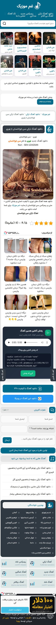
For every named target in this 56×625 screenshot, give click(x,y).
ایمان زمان (47, 532)
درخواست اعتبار (15, 610)
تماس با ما (20, 16)
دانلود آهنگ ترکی (45, 14)
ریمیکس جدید (26, 14)
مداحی (33, 16)
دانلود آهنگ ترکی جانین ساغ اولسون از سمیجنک (30, 486)
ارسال (7, 440)
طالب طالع (47, 517)
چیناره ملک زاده (45, 543)
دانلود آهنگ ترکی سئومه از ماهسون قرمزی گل (31, 479)
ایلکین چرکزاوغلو (10, 527)
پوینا (18, 621)
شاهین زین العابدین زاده (41, 553)
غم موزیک (29, 6)
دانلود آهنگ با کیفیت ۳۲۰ (25, 388)
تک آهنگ (11, 14)
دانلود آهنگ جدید (40, 141)
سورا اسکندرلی (45, 548)
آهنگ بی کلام (47, 16)
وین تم (6, 617)
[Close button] (53, 593)
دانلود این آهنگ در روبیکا (26, 398)
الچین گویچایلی (11, 522)
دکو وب (28, 617)
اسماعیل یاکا (46, 522)
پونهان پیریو (46, 537)
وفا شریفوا (30, 512)
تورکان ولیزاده (12, 537)
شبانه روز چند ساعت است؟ (41, 428)
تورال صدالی (29, 537)
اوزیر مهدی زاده (45, 527)
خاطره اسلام (12, 543)
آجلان (14, 512)
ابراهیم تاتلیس (11, 517)
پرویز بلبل (13, 532)
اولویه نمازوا (29, 527)
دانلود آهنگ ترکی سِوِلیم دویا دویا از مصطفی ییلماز (30, 494)
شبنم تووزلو (46, 512)
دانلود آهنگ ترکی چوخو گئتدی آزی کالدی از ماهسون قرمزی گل (30, 470)
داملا (32, 543)
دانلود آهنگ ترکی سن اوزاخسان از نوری (24, 129)
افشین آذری (29, 522)
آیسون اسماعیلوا (27, 517)
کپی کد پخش (28, 373)
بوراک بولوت (29, 532)
